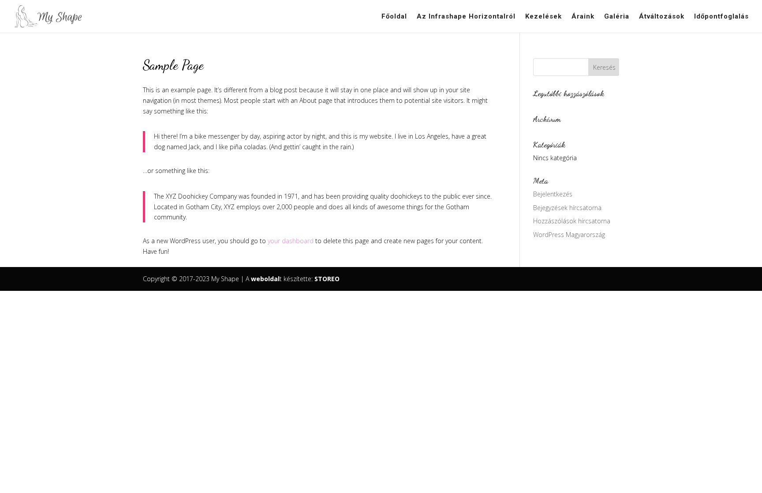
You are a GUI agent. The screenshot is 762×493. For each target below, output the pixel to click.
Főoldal (394, 16)
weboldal (265, 279)
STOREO (327, 279)
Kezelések (543, 16)
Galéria (616, 16)
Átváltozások (661, 16)
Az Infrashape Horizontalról (466, 16)
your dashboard (291, 241)
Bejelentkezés (552, 194)
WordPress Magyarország (569, 234)
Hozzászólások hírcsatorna (571, 221)
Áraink (583, 16)
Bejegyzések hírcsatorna (567, 207)
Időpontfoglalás (721, 16)
